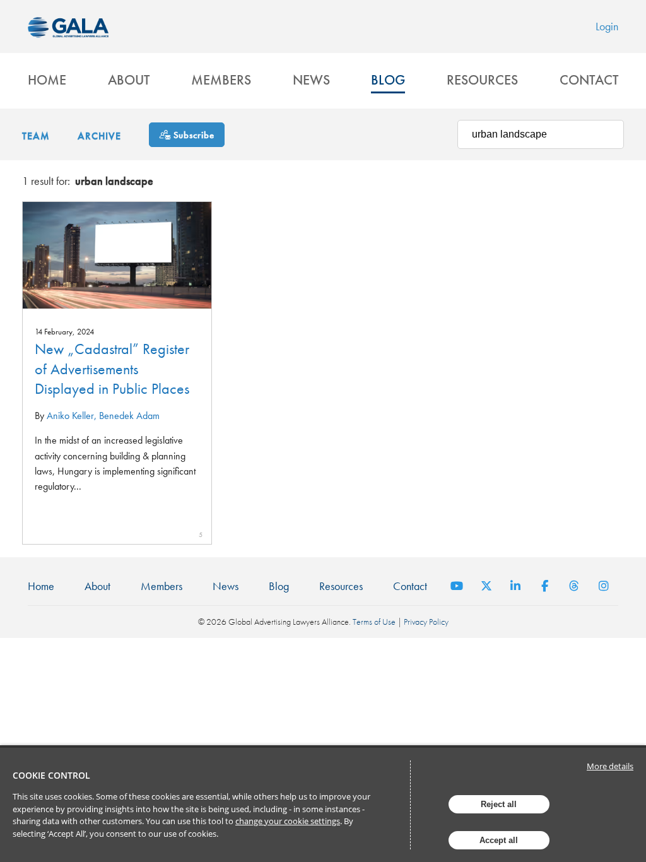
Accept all (498, 840)
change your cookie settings (287, 821)
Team (36, 136)
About (129, 80)
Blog (388, 80)
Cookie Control (51, 775)
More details (610, 766)
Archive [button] (99, 136)
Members (221, 80)
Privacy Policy (426, 621)
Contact (589, 80)
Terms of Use (374, 621)
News (311, 80)
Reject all (499, 804)
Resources (482, 80)
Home (47, 80)
